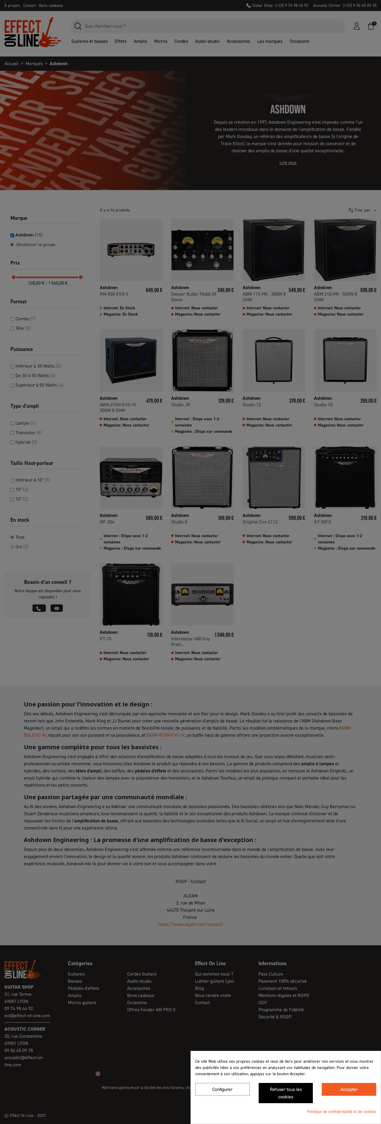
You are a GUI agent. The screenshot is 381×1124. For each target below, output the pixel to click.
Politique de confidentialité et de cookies (341, 1111)
